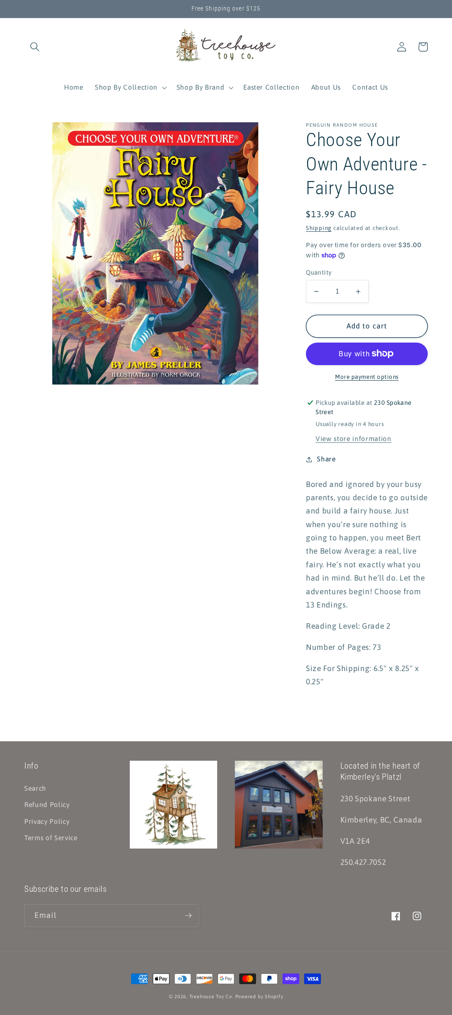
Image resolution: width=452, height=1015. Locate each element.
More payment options (367, 377)
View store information (354, 438)
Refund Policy (47, 804)
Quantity (319, 272)
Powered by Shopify (259, 996)
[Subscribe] (188, 915)
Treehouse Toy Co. (211, 996)
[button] (34, 46)
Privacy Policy (46, 821)
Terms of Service (51, 837)
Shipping (318, 228)
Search (35, 788)
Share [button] (326, 459)
